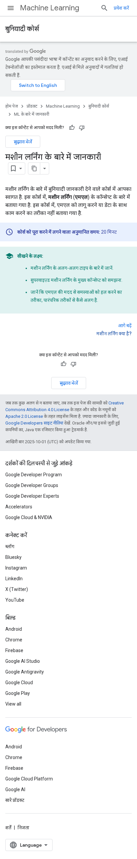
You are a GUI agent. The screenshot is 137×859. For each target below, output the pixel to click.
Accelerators (18, 506)
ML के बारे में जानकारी (31, 114)
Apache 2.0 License (24, 416)
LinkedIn (14, 578)
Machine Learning (49, 7)
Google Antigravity (24, 671)
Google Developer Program (33, 474)
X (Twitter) (16, 589)
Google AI (15, 789)
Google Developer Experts (32, 496)
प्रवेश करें (121, 8)
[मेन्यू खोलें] (10, 8)
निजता (23, 827)
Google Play (17, 693)
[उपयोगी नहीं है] (82, 128)
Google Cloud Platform (29, 778)
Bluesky (13, 557)
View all (13, 704)
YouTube (14, 600)
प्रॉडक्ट (32, 106)
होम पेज (11, 106)
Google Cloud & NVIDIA (28, 517)
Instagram (16, 568)
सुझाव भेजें (23, 142)
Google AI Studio (22, 661)
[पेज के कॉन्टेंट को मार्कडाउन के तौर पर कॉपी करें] (34, 168)
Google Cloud (19, 682)
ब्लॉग (9, 546)
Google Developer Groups (31, 485)
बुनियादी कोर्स (22, 29)
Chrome (13, 639)
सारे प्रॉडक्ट (14, 800)
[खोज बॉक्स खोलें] (104, 8)
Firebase (14, 650)
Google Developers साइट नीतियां (34, 422)
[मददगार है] (72, 128)
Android (13, 629)
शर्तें (8, 827)
